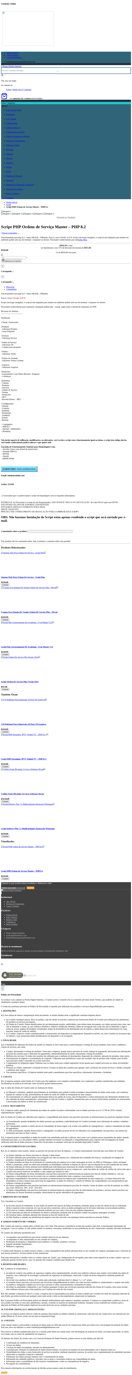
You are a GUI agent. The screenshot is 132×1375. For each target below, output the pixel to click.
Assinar (30, 888)
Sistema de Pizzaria (14, 176)
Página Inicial (12, 53)
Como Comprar (12, 906)
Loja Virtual (11, 119)
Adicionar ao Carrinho (12, 261)
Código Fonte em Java (15, 132)
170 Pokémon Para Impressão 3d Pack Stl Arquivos (23, 724)
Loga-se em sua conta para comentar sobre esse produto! (49, 531)
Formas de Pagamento (15, 904)
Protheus (9, 150)
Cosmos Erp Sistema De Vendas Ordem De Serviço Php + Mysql (29, 612)
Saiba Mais (82, 240)
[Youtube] (1, 893)
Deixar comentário (9, 233)
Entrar (8, 89)
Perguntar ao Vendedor (66, 217)
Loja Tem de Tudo (13, 110)
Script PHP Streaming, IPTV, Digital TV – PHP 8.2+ (24, 759)
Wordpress (10, 114)
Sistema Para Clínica (14, 189)
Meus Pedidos (12, 924)
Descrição (10, 287)
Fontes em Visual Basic (15, 141)
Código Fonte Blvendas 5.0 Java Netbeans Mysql (22, 794)
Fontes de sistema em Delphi (18, 136)
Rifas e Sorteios (12, 193)
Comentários (11, 289)
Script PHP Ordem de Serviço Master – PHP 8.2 (22, 871)
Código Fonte (11, 123)
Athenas (9, 154)
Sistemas (9, 198)
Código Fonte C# (13, 128)
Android (9, 163)
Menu (4, 106)
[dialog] (66, 986)
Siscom (9, 158)
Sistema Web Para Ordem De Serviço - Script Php (23, 577)
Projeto (9, 167)
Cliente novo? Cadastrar (21, 89)
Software (10, 180)
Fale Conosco (12, 55)
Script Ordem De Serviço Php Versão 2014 (19, 682)
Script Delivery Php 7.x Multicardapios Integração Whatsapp (28, 829)
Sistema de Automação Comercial (20, 185)
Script (8, 171)
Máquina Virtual (12, 145)
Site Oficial (10, 901)
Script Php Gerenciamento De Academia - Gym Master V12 (27, 647)
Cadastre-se (11, 922)
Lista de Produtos (13, 57)
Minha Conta (11, 920)
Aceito (4, 1373)
